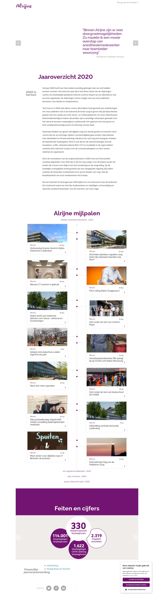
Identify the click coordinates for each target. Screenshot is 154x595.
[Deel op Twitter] (48, 588)
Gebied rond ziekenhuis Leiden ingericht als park (47, 343)
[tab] (76, 221)
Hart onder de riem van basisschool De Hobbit (106, 383)
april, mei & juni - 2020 (77, 476)
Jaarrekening (52, 565)
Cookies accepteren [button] (136, 579)
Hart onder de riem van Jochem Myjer (106, 313)
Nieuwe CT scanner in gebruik (47, 274)
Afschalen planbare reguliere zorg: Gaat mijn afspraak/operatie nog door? (106, 246)
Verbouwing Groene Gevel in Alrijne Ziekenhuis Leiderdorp (47, 239)
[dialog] (136, 577)
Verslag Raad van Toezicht (58, 569)
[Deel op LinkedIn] (63, 588)
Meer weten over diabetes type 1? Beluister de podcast (47, 447)
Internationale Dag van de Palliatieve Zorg (106, 453)
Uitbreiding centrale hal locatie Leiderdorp (106, 417)
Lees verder (133, 575)
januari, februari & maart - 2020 (77, 482)
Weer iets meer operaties (47, 375)
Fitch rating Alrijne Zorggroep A (106, 280)
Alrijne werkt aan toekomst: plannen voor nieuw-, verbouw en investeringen (47, 308)
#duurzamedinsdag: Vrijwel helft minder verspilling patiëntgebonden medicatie (47, 411)
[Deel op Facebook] (56, 588)
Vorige (18, 43)
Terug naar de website (127, 2)
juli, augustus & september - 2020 (77, 471)
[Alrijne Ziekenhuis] (24, 6)
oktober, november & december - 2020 (77, 220)
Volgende (135, 43)
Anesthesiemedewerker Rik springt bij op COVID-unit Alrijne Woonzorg (106, 349)
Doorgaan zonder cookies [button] (136, 585)
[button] (136, 589)
